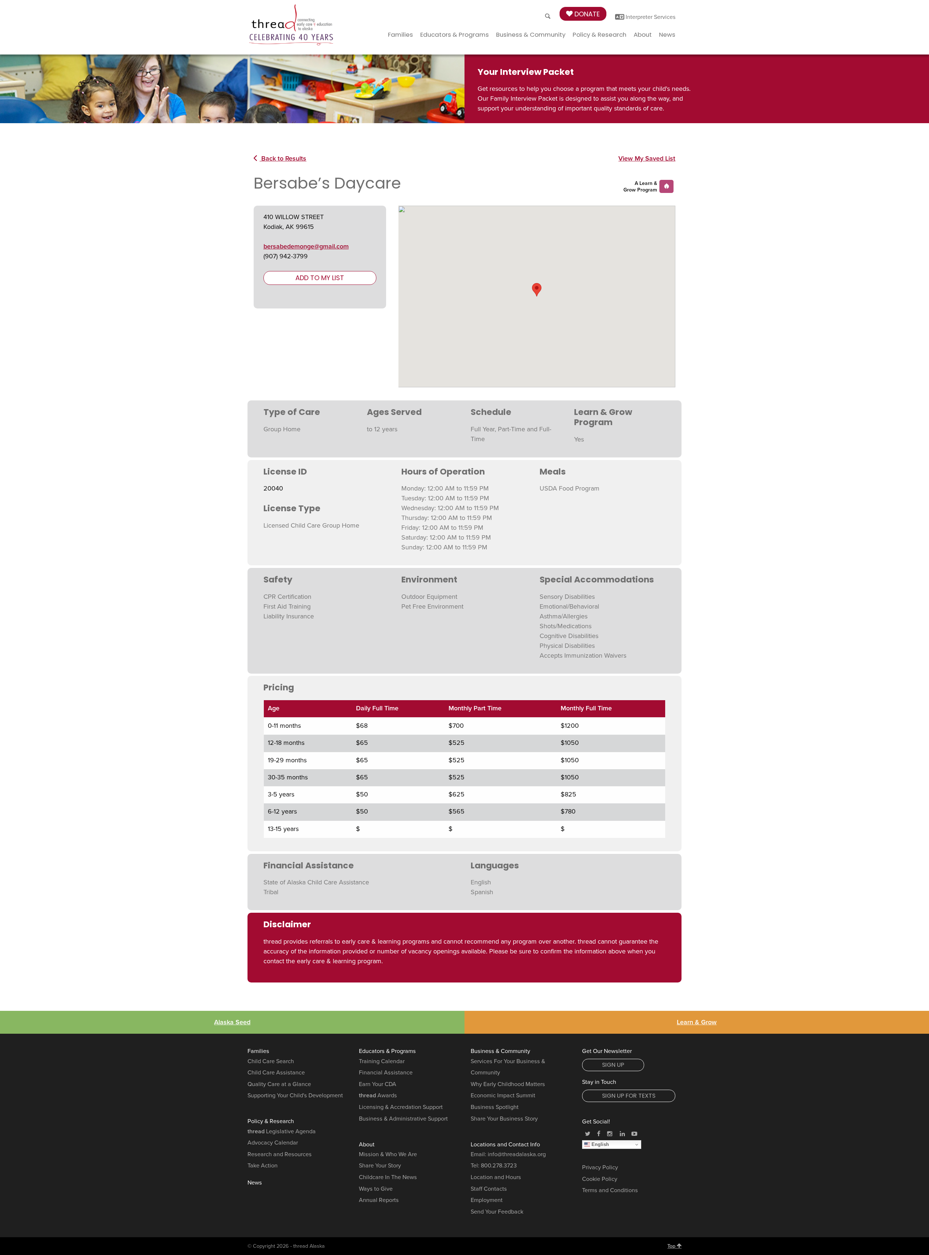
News (667, 34)
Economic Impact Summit (503, 1095)
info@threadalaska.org (517, 1154)
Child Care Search (270, 1061)
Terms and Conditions (610, 1190)
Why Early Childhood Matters (508, 1084)
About (643, 34)
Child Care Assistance (276, 1072)
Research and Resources (279, 1154)
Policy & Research (599, 34)
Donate (586, 14)
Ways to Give (376, 1189)
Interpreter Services (650, 17)
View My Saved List (646, 158)
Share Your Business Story (504, 1118)
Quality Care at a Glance (279, 1084)
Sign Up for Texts (628, 1095)
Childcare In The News (388, 1177)
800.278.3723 (499, 1165)
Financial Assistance (386, 1072)
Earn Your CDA (377, 1084)
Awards (378, 1095)
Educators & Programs (454, 34)
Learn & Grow (697, 1022)
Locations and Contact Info (505, 1144)
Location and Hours (496, 1177)
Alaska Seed (232, 1022)
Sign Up (613, 1065)
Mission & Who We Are (388, 1154)
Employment (487, 1200)
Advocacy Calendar (272, 1142)
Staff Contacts (489, 1189)
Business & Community (530, 34)
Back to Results (282, 158)
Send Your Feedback (497, 1211)
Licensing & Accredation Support (401, 1107)
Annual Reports (379, 1200)
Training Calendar (382, 1061)
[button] (536, 289)
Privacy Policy (600, 1167)
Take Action (262, 1165)
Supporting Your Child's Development (295, 1095)
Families (400, 34)
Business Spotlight (495, 1107)
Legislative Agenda (281, 1131)
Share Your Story (380, 1165)
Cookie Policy (599, 1179)
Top (672, 1246)
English (599, 1144)
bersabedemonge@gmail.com (306, 246)
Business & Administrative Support (403, 1118)
